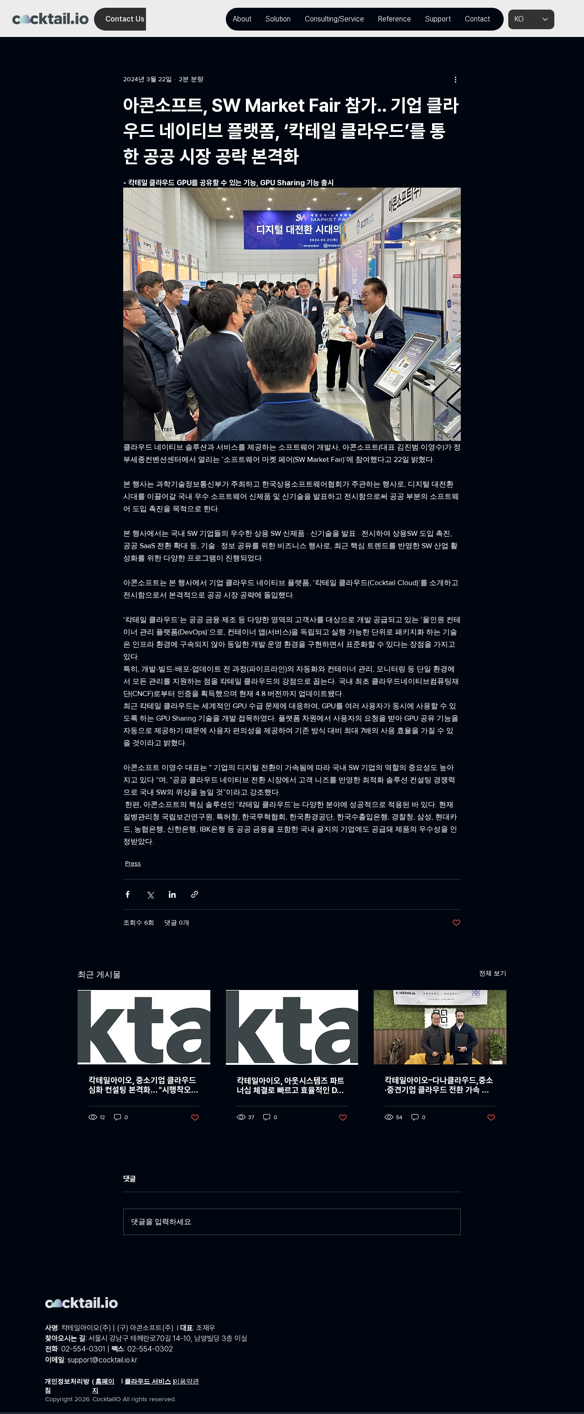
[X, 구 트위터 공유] (150, 894)
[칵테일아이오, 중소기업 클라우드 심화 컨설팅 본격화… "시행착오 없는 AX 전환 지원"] (144, 1027)
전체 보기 (492, 973)
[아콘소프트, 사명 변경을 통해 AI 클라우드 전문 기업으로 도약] (292, 1027)
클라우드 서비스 (148, 1381)
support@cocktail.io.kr (102, 1360)
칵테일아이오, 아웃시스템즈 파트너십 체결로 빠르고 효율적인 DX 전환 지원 (290, 1085)
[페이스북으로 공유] (127, 894)
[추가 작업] (455, 78)
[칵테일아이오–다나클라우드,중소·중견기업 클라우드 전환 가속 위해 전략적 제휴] (440, 1027)
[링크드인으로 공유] (172, 894)
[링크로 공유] (194, 894)
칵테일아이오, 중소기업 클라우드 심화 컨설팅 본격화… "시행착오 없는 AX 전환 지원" (142, 1085)
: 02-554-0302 (142, 1349)
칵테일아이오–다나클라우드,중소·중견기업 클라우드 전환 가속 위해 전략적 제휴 (439, 1085)
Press (133, 863)
